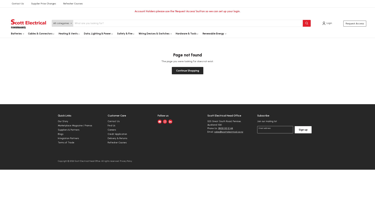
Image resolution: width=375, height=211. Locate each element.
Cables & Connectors (40, 33)
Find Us (111, 125)
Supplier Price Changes (43, 3)
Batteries (16, 33)
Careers (112, 130)
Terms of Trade (66, 142)
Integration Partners (68, 138)
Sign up (303, 129)
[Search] (307, 23)
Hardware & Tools (186, 33)
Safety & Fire (125, 33)
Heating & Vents (68, 33)
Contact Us (18, 3)
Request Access (355, 23)
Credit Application (117, 134)
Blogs (60, 134)
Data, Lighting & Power (97, 33)
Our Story (63, 121)
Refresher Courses (73, 3)
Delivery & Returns (117, 138)
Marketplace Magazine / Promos (75, 125)
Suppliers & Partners (68, 130)
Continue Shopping (187, 70)
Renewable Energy (214, 33)
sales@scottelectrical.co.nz (228, 132)
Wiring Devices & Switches (154, 33)
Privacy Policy (126, 161)
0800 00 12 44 (225, 128)
